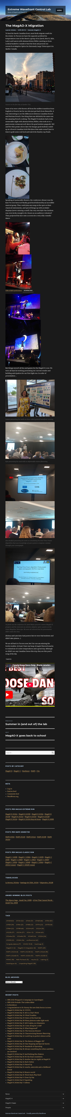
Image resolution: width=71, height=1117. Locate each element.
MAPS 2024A (31, 837)
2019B (20, 928)
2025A (42, 936)
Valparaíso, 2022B (46, 883)
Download (28, 290)
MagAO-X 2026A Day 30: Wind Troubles (21, 1015)
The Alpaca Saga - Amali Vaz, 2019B (18, 900)
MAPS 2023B (41, 837)
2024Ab (21, 936)
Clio (38, 771)
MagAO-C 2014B (24, 862)
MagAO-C (17, 771)
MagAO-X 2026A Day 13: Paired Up (19, 1064)
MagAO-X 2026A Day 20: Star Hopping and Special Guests (28, 1044)
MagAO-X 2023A (30, 817)
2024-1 (30, 932)
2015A (49, 921)
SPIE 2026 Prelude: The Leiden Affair (20, 1002)
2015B (10, 925)
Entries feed (11, 791)
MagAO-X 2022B (43, 817)
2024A (40, 932)
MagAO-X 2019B (48, 819)
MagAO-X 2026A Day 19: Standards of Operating (24, 1046)
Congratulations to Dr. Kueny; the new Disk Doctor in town (29, 1007)
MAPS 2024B (20, 837)
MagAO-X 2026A (11, 814)
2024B (32, 936)
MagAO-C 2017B (37, 857)
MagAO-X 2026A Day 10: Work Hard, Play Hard (24, 1075)
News (7, 1094)
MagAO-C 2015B (43, 860)
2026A (20, 940)
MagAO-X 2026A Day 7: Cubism (18, 1083)
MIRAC (10, 960)
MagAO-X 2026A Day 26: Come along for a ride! (24, 1026)
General (30, 30)
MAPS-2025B (41, 956)
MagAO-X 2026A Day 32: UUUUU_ (19, 1010)
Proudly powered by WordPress (36, 1113)
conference (32, 940)
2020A (30, 928)
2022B (10, 932)
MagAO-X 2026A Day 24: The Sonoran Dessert (24, 1031)
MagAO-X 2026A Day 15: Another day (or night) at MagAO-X (28, 1059)
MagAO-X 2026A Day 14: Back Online (20, 1062)
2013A (20, 921)
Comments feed (13, 794)
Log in (9, 789)
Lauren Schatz (10, 30)
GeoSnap (38, 944)
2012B (10, 921)
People (8, 1107)
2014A (29, 921)
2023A (20, 932)
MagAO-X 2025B (24, 814)
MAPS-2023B (26, 952)
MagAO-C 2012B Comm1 (26, 865)
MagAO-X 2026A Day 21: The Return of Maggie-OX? (25, 1041)
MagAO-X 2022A (11, 819)
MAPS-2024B (12, 956)
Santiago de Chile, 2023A (29, 883)
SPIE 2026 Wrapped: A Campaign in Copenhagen (25, 1000)
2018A (10, 928)
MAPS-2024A (41, 952)
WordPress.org (12, 796)
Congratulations (13, 944)
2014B (39, 921)
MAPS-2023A (12, 952)
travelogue (11, 963)
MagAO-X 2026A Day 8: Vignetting (19, 1080)
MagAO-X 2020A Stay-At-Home (30, 819)
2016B (29, 925)
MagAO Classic (10, 1103)
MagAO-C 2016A (30, 860)
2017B (48, 925)
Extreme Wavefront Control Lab (29, 9)
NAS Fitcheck (22, 960)
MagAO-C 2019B (11, 857)
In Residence (12, 1005)
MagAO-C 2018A (24, 857)
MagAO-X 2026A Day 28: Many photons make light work (28, 1020)
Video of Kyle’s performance (13, 290)
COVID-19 (27, 944)
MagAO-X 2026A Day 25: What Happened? (22, 1028)
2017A (39, 925)
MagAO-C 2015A (11, 862)
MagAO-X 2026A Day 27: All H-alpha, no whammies (26, 1023)
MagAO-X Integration (27, 948)
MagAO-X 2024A (17, 817)
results (34, 960)
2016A (19, 925)
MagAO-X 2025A (37, 814)
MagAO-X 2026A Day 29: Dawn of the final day (24, 1018)
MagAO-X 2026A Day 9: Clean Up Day (20, 1077)
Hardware (26, 771)
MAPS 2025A (9, 837)
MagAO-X (37, 30)
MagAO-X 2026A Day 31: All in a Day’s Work (23, 1013)
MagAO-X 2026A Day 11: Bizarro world (21, 1072)
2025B (10, 940)
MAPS (33, 771)
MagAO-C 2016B (17, 860)
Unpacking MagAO (27, 963)
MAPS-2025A (27, 956)
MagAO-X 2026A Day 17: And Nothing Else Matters (25, 1054)
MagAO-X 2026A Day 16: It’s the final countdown (24, 1057)
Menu (59, 10)
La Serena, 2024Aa (12, 883)
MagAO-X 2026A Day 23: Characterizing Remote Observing (28, 1033)
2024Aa (10, 936)
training (44, 960)
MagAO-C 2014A (37, 862)
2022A (40, 928)
